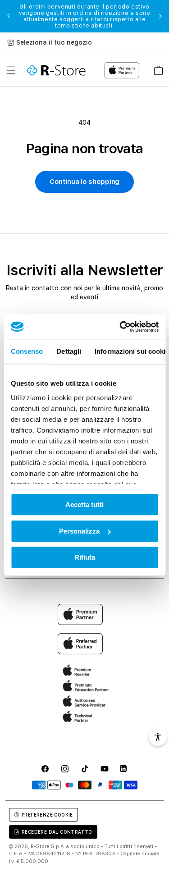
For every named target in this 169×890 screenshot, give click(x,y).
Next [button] (160, 16)
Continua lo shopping (84, 182)
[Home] (56, 70)
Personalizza (79, 531)
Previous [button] (8, 16)
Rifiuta (84, 557)
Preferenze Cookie (47, 814)
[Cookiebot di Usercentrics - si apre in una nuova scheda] (120, 327)
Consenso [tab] (26, 351)
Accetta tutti (84, 504)
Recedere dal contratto (57, 832)
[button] (11, 70)
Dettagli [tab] (68, 351)
